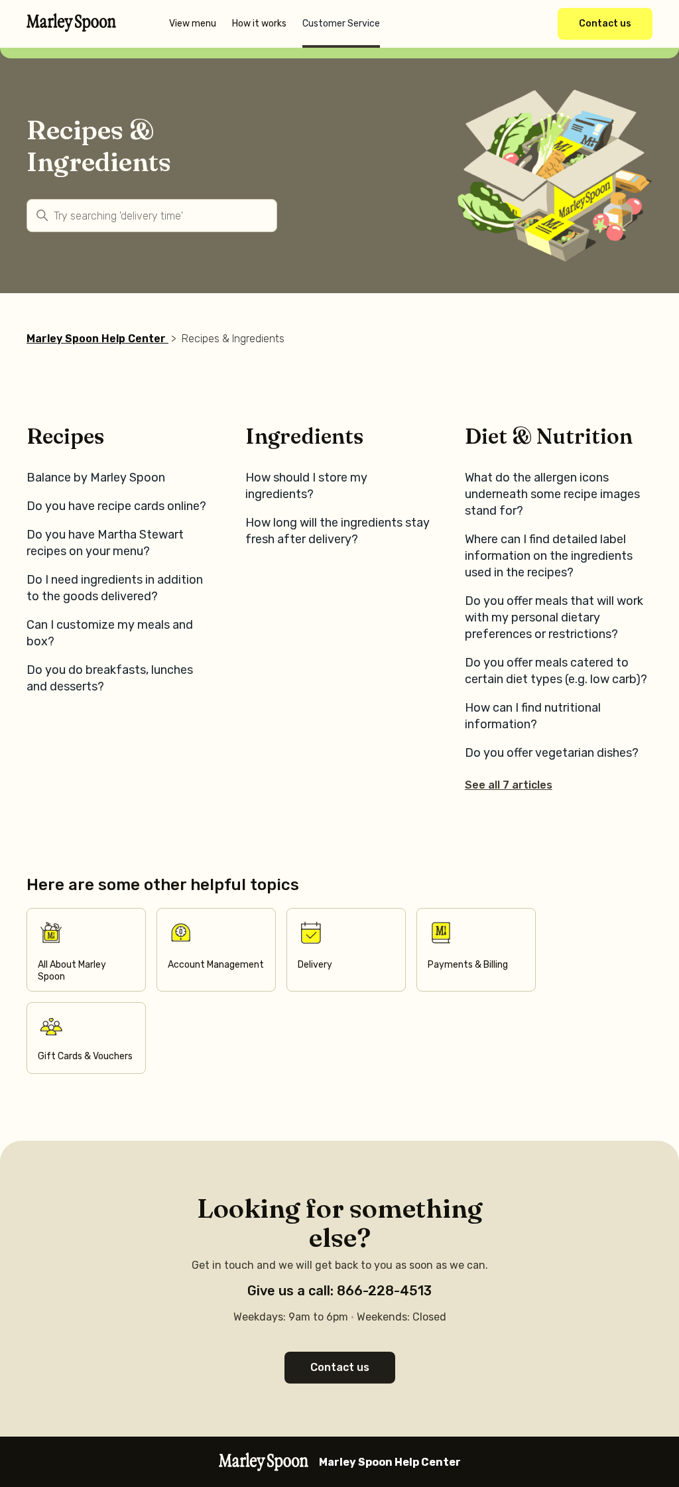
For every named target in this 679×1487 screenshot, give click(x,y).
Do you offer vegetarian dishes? (552, 752)
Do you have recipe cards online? (116, 506)
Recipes (65, 436)
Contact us (605, 23)
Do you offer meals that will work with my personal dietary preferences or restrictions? (554, 617)
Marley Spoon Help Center (96, 338)
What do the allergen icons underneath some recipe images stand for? (552, 494)
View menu (192, 23)
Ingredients (304, 436)
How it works (259, 23)
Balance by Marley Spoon (96, 477)
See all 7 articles (508, 785)
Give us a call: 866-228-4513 (339, 1291)
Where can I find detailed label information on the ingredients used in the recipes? (549, 556)
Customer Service (341, 23)
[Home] (71, 28)
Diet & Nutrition (549, 436)
